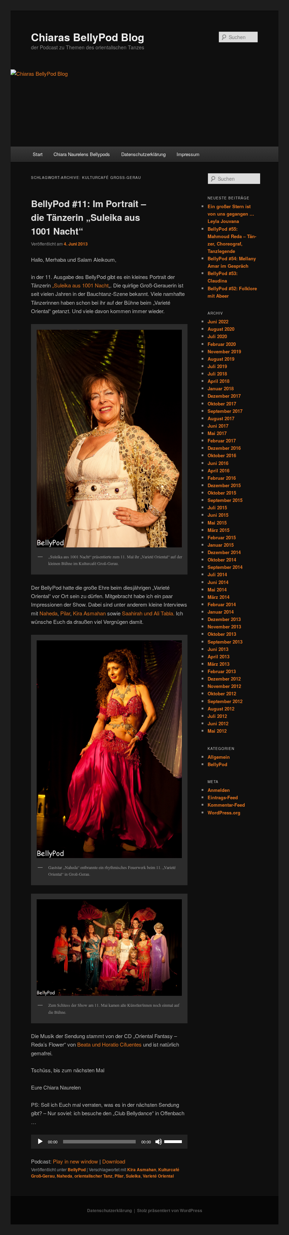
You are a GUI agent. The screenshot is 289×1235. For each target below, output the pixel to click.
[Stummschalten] (158, 1141)
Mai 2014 (217, 589)
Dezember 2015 (224, 485)
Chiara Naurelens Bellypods (82, 154)
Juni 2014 (218, 582)
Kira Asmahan (89, 613)
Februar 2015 (222, 537)
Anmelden (219, 790)
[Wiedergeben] (40, 1141)
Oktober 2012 (222, 693)
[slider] (174, 1141)
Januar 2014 (221, 611)
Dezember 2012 (224, 678)
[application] (109, 1142)
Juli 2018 (217, 373)
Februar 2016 (222, 477)
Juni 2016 (218, 463)
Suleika (133, 1176)
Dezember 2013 (224, 619)
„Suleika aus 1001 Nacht (80, 285)
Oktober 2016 (222, 455)
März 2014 (218, 597)
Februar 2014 (222, 604)
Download (113, 1161)
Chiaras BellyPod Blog (87, 36)
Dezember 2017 (224, 395)
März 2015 (218, 530)
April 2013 (218, 656)
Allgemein (219, 756)
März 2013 (218, 663)
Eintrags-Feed (223, 797)
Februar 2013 (222, 671)
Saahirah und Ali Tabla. (148, 613)
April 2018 (218, 381)
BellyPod (77, 1169)
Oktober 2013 (222, 634)
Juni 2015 (218, 514)
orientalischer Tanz (93, 1176)
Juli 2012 (217, 716)
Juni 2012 (218, 723)
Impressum (188, 154)
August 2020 (221, 328)
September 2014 (225, 567)
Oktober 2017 (222, 403)
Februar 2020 (222, 344)
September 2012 (225, 701)
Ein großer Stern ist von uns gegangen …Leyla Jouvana (231, 213)
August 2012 (221, 708)
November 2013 (224, 626)
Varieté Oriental (158, 1176)
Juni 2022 (218, 321)
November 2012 (224, 686)
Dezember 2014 (224, 552)
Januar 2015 (221, 544)
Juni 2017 (218, 425)
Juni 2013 (218, 649)
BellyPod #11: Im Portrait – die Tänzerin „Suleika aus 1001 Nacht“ (88, 217)
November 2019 (224, 351)
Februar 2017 (222, 440)
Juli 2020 (217, 336)
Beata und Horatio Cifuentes (109, 1044)
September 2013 (225, 641)
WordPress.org (224, 812)
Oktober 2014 (222, 559)
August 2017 (221, 418)
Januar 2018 (221, 388)
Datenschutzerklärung (143, 154)
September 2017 (225, 411)
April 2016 (218, 470)
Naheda (48, 613)
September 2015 (225, 500)
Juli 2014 (217, 574)
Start (38, 154)
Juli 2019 (217, 366)
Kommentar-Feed (226, 804)
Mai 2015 (217, 522)
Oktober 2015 (222, 492)
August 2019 (221, 358)
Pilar (65, 613)
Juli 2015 (217, 507)
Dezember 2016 (224, 448)
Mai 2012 (217, 730)
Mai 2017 (217, 433)
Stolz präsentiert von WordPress (169, 1210)
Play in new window (75, 1161)
